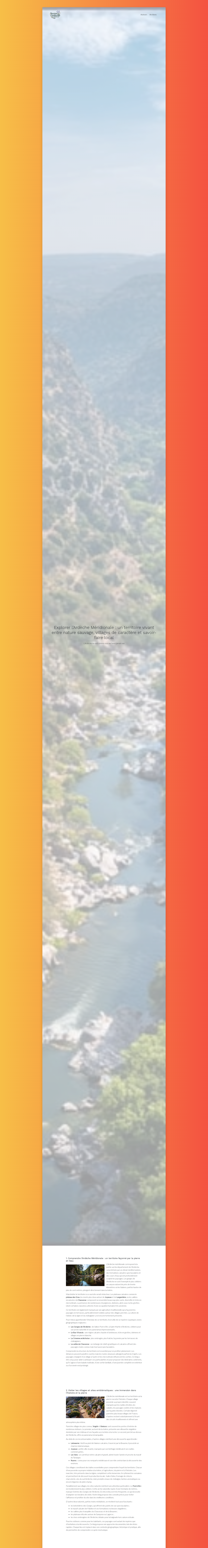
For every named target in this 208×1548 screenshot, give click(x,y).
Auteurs (144, 14)
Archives (153, 14)
